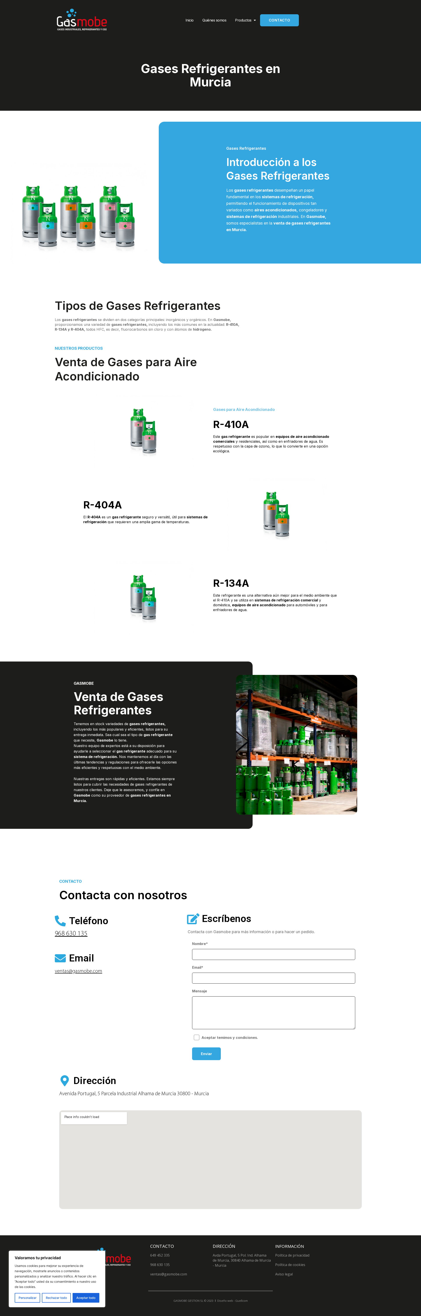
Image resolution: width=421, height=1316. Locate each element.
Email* (197, 967)
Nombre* (200, 944)
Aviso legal (284, 1274)
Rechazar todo (56, 1298)
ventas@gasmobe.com (78, 971)
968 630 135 (71, 934)
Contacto (279, 20)
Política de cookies (290, 1264)
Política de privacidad (292, 1255)
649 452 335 (160, 1255)
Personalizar (27, 1298)
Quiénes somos (214, 20)
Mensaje (199, 991)
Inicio (190, 20)
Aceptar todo (85, 1298)
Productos (243, 20)
